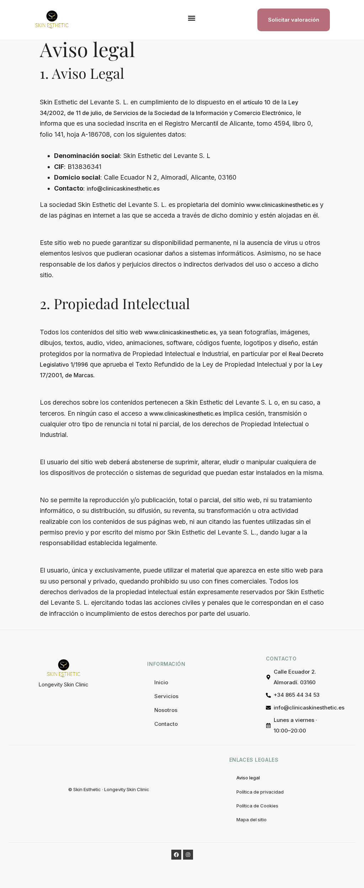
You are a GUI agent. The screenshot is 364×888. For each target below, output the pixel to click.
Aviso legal (248, 777)
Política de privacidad (260, 792)
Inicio (161, 682)
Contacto (166, 723)
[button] (191, 18)
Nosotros (165, 710)
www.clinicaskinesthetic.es (282, 204)
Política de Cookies (257, 805)
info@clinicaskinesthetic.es (123, 188)
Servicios (166, 696)
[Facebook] (176, 855)
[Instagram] (188, 855)
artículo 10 (257, 102)
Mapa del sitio (251, 819)
